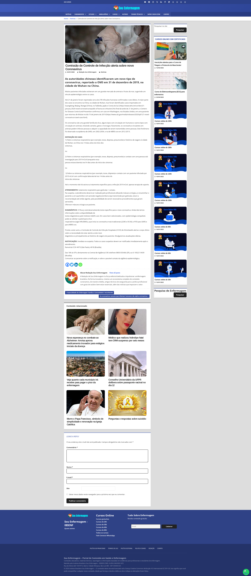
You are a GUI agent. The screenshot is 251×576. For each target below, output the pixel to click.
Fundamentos (79, 14)
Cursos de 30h (101, 524)
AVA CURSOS (67, 2)
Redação (151, 548)
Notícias (68, 14)
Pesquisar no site (160, 26)
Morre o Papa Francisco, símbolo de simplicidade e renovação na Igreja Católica (85, 421)
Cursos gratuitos (102, 519)
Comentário (72, 447)
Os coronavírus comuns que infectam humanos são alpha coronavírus (123, 296)
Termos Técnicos (137, 14)
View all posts (114, 273)
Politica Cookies (140, 548)
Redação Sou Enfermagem (87, 72)
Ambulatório (103, 14)
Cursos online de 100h (163, 200)
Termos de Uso (113, 548)
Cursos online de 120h (163, 174)
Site (68, 488)
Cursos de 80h (101, 530)
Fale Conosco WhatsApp (105, 535)
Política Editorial (126, 548)
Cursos (115, 14)
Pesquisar (180, 30)
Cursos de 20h (101, 522)
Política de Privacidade (97, 548)
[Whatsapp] (80, 265)
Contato (166, 14)
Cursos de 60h (101, 527)
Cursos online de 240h (163, 121)
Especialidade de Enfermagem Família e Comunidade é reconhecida (90, 293)
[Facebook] (67, 265)
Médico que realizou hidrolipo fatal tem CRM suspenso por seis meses (126, 339)
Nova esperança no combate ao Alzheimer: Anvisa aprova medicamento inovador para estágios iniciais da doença (85, 341)
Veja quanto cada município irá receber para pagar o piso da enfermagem (82, 382)
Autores (125, 14)
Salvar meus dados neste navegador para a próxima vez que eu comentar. (97, 494)
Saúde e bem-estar (153, 14)
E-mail (69, 477)
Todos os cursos (102, 533)
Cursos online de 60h (163, 253)
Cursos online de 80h (163, 227)
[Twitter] (72, 265)
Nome (69, 467)
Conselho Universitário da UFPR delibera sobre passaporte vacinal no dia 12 (127, 382)
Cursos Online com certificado (170, 39)
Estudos (91, 14)
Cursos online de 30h (163, 280)
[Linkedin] (76, 265)
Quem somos (69, 528)
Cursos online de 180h (163, 147)
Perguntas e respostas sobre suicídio (127, 418)
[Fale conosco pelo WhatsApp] (246, 572)
